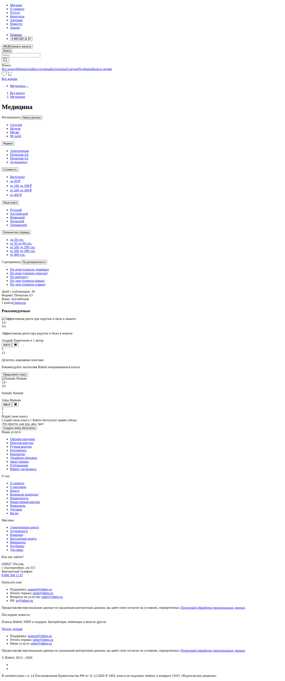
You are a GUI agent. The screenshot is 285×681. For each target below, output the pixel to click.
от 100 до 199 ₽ (21, 186)
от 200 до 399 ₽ (21, 190)
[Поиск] (5, 60)
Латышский (18, 225)
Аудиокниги (19, 531)
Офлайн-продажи (22, 439)
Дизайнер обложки (23, 458)
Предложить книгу (14, 374)
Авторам (16, 20)
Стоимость (10, 169)
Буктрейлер (18, 450)
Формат (8, 143)
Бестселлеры (41, 69)
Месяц (14, 132)
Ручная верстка (21, 446)
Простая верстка (21, 443)
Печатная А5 (19, 158)
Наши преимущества (25, 502)
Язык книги (10, 202)
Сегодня (16, 125)
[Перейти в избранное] (4, 75)
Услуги (15, 12)
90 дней (15, 136)
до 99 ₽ (15, 181)
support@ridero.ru (40, 589)
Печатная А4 (19, 154)
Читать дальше (12, 629)
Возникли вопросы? (24, 494)
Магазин (16, 5)
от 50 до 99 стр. (21, 243)
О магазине (18, 487)
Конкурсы (17, 16)
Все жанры (9, 79)
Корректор (17, 454)
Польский (17, 221)
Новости (16, 24)
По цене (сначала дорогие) (29, 273)
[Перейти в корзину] (9, 75)
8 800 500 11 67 (12, 575)
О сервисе (17, 9)
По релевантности (34, 262)
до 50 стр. (17, 239)
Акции (15, 27)
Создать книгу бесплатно (19, 428)
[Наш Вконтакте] (12, 664)
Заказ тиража (19, 461)
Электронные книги (24, 527)
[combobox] (142, 55)
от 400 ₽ (16, 195)
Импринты (24, 69)
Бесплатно (17, 177)
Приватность (19, 498)
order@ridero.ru (52, 597)
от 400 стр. (17, 254)
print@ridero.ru (43, 593)
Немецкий (17, 217)
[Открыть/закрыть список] (26, 87)
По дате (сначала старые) (27, 284)
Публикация (19, 465)
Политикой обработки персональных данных (212, 607)
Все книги (9, 69)
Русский (16, 210)
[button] (142, 60)
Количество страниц (16, 232)
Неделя (15, 128)
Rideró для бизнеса (23, 469)
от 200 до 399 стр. (22, 251)
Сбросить (19, 302)
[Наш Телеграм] (12, 668)
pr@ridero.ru (24, 600)
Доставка (16, 550)
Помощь (16, 34)
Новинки (16, 535)
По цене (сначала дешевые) (29, 269)
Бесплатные (58, 69)
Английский (19, 213)
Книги (14, 490)
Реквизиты (17, 505)
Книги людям (102, 69)
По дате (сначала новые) (27, 280)
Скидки (72, 69)
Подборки (85, 69)
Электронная (19, 151)
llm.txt (14, 513)
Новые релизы (32, 117)
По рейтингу (19, 277)
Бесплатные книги (23, 538)
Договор (16, 509)
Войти (7, 50)
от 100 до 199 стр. (22, 247)
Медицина (17, 86)
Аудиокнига (18, 162)
